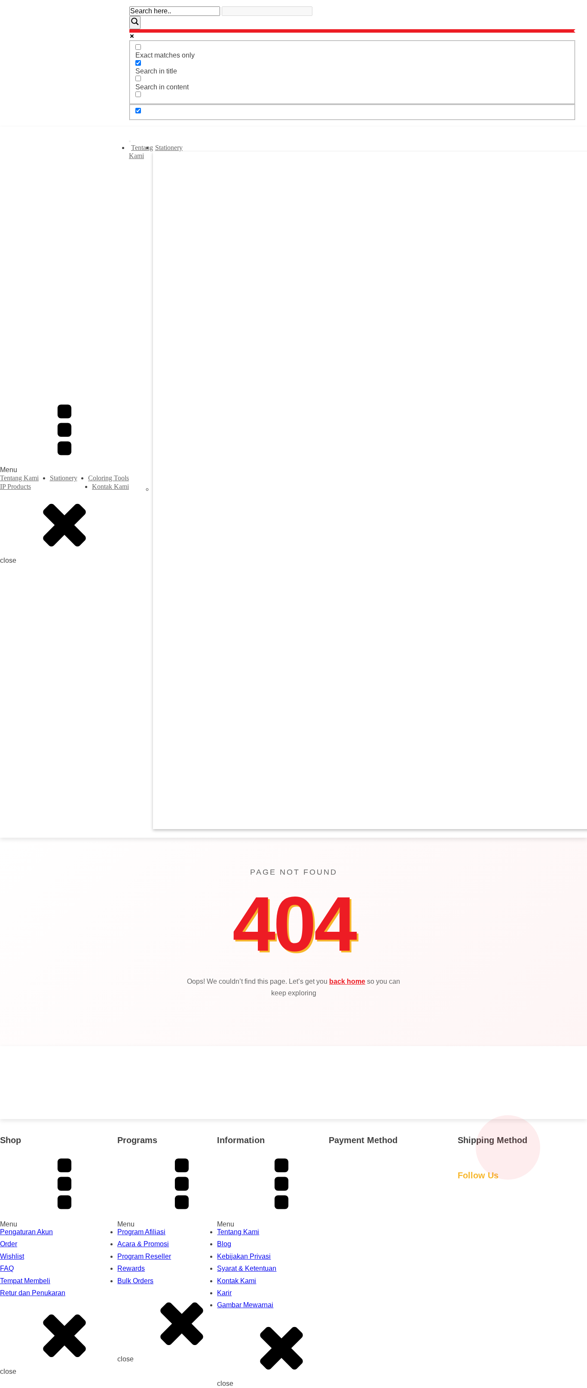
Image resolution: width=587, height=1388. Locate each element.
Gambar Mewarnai (245, 1305)
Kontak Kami (110, 486)
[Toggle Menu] (130, 141)
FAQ (7, 1268)
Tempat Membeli (25, 1280)
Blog (224, 1244)
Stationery (63, 478)
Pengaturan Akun (26, 1231)
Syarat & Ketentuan (246, 1268)
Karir (224, 1292)
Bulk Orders (135, 1280)
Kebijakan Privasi (244, 1256)
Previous (169, 490)
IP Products (15, 486)
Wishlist (12, 1256)
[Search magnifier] (135, 22)
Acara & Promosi (143, 1244)
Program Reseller (144, 1256)
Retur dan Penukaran (32, 1292)
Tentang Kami (19, 478)
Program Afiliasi (141, 1231)
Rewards (131, 1268)
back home (347, 981)
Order (8, 1244)
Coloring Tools (108, 478)
